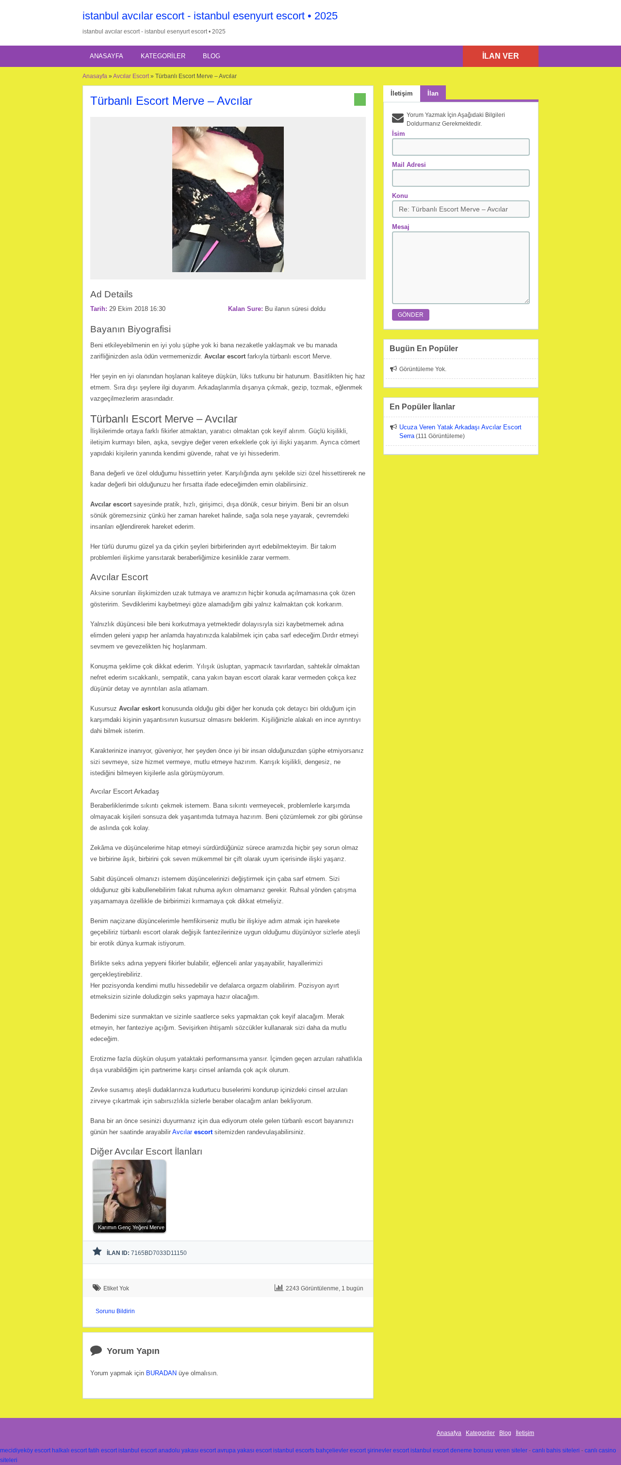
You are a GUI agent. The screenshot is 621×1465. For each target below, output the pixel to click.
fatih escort (102, 1450)
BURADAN (161, 1373)
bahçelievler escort (341, 1450)
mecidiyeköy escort (25, 1450)
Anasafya (449, 1433)
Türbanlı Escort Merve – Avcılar (171, 100)
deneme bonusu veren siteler (488, 1450)
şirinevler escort (388, 1450)
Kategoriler (163, 56)
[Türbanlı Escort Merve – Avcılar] (228, 275)
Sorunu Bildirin (115, 1311)
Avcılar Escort (131, 76)
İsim (398, 133)
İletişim (525, 1433)
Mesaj (400, 226)
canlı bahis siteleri (556, 1450)
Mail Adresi (409, 164)
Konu (400, 195)
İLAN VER (500, 56)
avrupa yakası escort (244, 1450)
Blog (211, 56)
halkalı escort (69, 1450)
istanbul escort (137, 1450)
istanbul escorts (293, 1450)
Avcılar (192, 1132)
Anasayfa (106, 56)
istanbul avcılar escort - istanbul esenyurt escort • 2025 (210, 16)
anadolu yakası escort (187, 1450)
